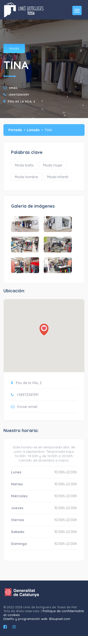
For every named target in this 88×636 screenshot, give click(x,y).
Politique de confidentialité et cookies (43, 613)
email (13, 88)
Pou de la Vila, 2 (21, 101)
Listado (33, 130)
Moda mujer (52, 165)
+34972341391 (19, 94)
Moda (14, 48)
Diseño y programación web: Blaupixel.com (36, 619)
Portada (15, 130)
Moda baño (24, 165)
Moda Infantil (57, 177)
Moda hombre (26, 177)
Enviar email (27, 407)
